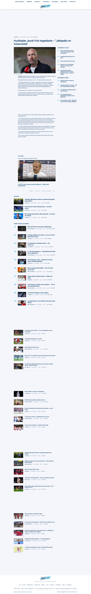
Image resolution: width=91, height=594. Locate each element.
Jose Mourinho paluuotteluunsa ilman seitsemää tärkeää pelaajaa (38, 547)
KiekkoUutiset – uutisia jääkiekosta (36, 588)
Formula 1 (43, 584)
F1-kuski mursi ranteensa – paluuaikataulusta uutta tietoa (37, 416)
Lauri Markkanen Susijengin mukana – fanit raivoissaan (39, 244)
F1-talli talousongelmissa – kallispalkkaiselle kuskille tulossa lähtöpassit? (41, 252)
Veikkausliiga (37, 584)
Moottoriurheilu (19, 1)
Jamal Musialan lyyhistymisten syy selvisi (33, 338)
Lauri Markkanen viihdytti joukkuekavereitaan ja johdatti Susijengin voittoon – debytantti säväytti (39, 364)
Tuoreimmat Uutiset (63, 47)
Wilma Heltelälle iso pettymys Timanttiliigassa (34, 391)
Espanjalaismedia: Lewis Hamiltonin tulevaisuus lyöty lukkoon (41, 301)
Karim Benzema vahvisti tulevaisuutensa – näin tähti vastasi (38, 207)
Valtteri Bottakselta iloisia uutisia (32, 347)
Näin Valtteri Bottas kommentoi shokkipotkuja (39, 226)
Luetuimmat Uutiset (63, 77)
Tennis (63, 584)
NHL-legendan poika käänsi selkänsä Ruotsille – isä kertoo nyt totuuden (40, 214)
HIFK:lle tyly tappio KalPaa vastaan (32, 469)
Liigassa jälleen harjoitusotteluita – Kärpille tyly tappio (40, 277)
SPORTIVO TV (73, 1)
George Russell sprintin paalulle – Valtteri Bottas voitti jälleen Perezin (40, 522)
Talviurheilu (55, 1)
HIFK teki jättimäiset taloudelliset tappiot (33, 513)
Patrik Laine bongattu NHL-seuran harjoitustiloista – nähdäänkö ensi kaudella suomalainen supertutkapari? (39, 531)
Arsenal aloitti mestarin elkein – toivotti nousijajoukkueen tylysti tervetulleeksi (38, 331)
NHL (20, 584)
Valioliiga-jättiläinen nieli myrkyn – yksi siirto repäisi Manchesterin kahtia (41, 235)
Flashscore (74, 588)
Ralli (48, 584)
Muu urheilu (64, 1)
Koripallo (52, 584)
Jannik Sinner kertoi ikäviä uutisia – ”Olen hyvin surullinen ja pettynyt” (39, 477)
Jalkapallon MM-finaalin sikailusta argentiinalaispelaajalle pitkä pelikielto (40, 200)
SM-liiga (23, 584)
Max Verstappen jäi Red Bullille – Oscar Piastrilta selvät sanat (40, 268)
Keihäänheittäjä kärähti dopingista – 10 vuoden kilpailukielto (37, 538)
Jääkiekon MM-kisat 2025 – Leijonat (51, 588)
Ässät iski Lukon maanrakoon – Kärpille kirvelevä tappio (36, 425)
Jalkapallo (37, 1)
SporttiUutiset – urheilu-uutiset (21, 588)
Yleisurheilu (46, 1)
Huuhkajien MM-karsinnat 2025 (65, 588)
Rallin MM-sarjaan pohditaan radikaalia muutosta (35, 400)
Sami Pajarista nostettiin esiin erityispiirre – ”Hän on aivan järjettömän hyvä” (41, 285)
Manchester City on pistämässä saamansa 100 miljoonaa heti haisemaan (40, 355)
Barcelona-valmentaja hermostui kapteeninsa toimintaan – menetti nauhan (39, 409)
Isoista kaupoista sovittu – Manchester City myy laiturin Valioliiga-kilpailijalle (40, 260)
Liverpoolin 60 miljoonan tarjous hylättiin (38, 292)
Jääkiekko (29, 1)
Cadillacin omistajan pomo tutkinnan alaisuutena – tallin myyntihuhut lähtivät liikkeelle (39, 461)
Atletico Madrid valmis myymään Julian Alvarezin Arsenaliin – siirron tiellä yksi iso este (39, 487)
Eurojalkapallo (30, 584)
